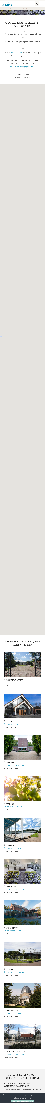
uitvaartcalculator (17, 53)
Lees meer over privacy (24, 1098)
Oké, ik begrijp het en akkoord (22, 1101)
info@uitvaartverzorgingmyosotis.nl (22, 67)
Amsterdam (16, 45)
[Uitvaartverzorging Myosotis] (7, 6)
